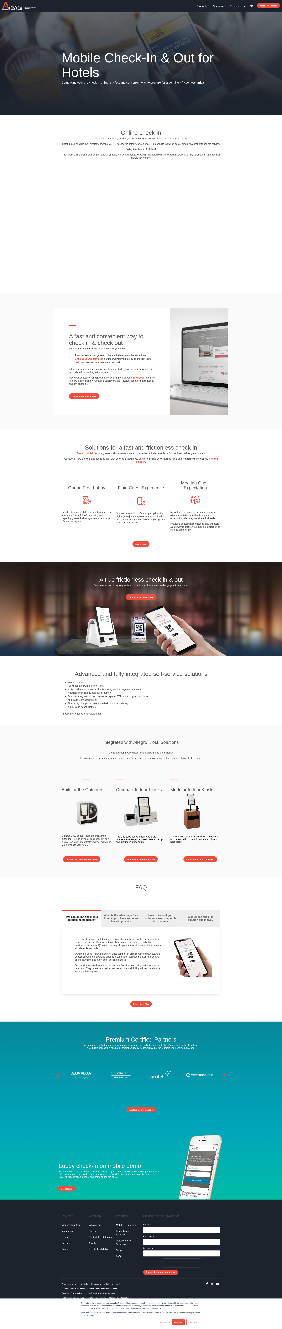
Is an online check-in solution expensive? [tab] (201, 918)
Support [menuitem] (120, 1250)
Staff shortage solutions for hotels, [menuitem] (103, 1289)
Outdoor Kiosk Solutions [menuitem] (123, 1242)
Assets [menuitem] (92, 1243)
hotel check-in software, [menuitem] (91, 1284)
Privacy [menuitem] (65, 1249)
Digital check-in (85, 453)
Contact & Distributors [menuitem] (100, 1237)
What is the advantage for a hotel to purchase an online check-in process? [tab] (121, 918)
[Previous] (59, 1075)
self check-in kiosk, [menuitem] (112, 1284)
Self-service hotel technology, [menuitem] (101, 1293)
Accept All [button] (178, 1322)
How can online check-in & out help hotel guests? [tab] (81, 918)
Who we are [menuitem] (95, 1225)
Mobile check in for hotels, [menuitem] (74, 1289)
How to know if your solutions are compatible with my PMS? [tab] (160, 918)
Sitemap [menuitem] (66, 1243)
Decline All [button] (193, 1322)
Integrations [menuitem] (68, 1231)
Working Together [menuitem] (71, 1225)
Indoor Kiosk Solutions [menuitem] (123, 1233)
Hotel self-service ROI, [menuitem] (97, 1298)
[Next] (222, 1075)
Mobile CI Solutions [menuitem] (126, 1225)
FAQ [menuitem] (118, 1256)
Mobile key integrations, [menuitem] (120, 1298)
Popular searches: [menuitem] (70, 1284)
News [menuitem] (65, 1237)
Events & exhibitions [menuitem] (99, 1249)
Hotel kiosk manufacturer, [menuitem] (73, 1298)
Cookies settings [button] (163, 1322)
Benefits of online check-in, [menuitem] (74, 1293)
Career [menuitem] (92, 1231)
